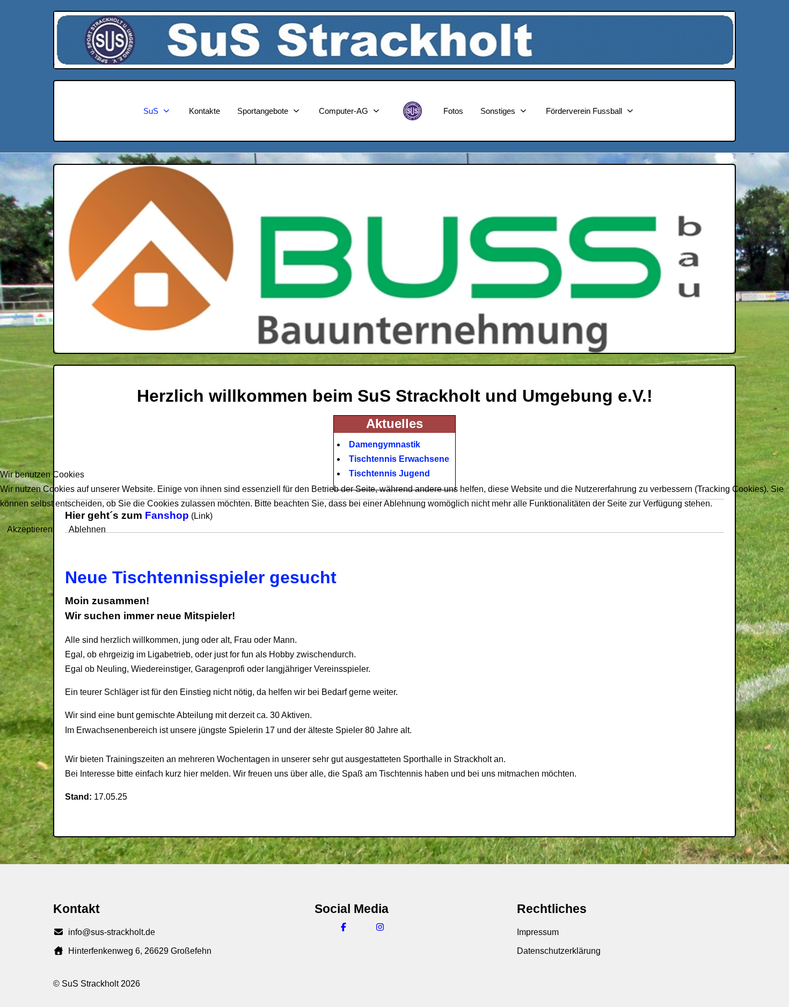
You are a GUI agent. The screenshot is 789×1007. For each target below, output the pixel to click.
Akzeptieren (30, 529)
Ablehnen (87, 529)
